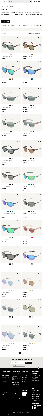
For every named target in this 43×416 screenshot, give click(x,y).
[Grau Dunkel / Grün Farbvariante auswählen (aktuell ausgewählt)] (30, 317)
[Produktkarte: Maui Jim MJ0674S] (32, 312)
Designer (2, 6)
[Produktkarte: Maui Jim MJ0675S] (11, 312)
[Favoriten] (39, 2)
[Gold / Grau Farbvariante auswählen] (32, 317)
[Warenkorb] (41, 2)
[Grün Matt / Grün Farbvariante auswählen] (12, 211)
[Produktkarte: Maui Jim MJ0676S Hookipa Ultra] (32, 179)
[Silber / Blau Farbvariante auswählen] (34, 290)
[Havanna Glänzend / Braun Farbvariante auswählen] (12, 184)
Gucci (27, 14)
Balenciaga (13, 12)
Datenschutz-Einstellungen (22, 414)
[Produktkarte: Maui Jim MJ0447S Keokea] (11, 73)
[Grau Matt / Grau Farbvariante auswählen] (12, 158)
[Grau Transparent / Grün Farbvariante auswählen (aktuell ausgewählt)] (10, 79)
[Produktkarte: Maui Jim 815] (11, 259)
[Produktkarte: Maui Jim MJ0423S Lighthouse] (11, 100)
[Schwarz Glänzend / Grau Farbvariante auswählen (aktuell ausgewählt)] (10, 105)
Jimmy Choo (39, 14)
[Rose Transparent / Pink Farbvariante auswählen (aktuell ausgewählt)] (32, 237)
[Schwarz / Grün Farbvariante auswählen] (12, 317)
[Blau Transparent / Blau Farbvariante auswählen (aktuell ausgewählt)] (32, 79)
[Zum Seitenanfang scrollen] (39, 368)
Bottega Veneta (19, 12)
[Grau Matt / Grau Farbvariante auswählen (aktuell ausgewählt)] (31, 131)
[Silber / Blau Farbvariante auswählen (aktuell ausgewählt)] (9, 290)
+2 (35, 184)
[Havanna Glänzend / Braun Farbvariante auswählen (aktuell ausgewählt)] (31, 158)
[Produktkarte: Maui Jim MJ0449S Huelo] (11, 48)
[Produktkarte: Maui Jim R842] (32, 232)
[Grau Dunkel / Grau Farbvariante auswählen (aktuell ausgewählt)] (30, 343)
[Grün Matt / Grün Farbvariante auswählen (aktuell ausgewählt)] (29, 184)
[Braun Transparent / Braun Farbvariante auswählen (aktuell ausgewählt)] (32, 54)
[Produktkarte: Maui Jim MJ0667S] (11, 285)
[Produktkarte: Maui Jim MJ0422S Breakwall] (32, 100)
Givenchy (23, 14)
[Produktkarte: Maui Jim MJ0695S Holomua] (32, 153)
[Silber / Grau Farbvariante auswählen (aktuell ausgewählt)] (10, 317)
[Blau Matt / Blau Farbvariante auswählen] (33, 184)
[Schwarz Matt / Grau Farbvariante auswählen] (33, 131)
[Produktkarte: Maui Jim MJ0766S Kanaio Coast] (32, 73)
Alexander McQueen (5, 12)
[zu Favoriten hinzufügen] (20, 37)
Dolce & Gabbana (36, 12)
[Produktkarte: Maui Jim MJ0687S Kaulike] (32, 126)
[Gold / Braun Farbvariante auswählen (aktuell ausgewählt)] (30, 290)
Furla (11, 14)
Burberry (26, 12)
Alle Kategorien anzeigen (7, 16)
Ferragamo (6, 14)
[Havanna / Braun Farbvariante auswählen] (12, 79)
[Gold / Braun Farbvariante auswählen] (13, 290)
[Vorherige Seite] (14, 353)
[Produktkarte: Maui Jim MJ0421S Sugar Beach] (11, 126)
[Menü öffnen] (2, 2)
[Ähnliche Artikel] (18, 37)
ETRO (2, 14)
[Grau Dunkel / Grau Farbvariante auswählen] (11, 290)
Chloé (30, 12)
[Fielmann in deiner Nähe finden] (34, 2)
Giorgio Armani (17, 14)
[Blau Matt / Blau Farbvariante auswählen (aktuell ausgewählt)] (8, 211)
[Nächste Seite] (28, 353)
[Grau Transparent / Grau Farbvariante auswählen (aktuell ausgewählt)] (11, 54)
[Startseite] (5, 1)
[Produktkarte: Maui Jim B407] (32, 259)
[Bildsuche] (31, 1)
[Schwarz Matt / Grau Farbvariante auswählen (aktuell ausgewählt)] (10, 158)
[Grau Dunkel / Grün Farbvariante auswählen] (11, 343)
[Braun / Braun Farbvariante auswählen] (12, 105)
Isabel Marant (33, 14)
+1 (34, 317)
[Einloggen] (37, 2)
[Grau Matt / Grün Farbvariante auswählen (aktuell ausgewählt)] (10, 237)
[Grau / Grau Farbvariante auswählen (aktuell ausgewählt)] (32, 264)
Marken (7, 6)
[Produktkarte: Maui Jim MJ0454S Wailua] (32, 48)
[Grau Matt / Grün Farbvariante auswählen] (12, 264)
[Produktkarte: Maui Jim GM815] (11, 232)
